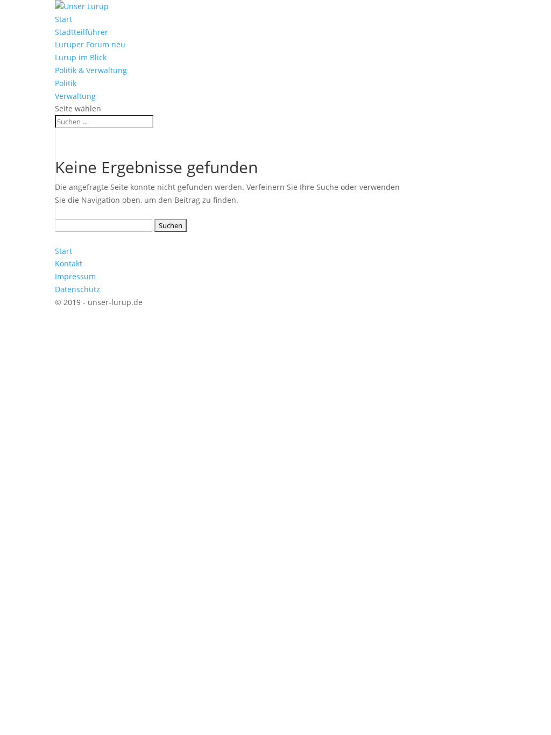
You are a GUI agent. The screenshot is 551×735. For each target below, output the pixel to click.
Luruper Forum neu (90, 44)
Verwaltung (75, 96)
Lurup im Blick (81, 57)
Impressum (75, 276)
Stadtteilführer (81, 32)
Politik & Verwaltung (91, 70)
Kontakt (68, 263)
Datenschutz (77, 289)
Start (63, 19)
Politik (65, 83)
